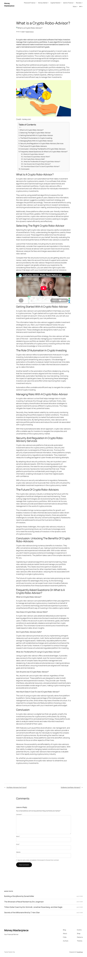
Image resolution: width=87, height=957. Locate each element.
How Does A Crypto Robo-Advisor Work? (37, 157)
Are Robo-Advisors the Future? (17, 787)
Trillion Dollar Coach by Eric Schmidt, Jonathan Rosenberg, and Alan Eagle (33, 907)
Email (18, 844)
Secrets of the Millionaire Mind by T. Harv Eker (22, 912)
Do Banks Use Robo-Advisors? (70, 787)
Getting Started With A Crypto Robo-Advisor (36, 135)
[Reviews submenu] (82, 2)
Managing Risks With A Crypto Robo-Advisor (36, 141)
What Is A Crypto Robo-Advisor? (32, 130)
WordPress (80, 952)
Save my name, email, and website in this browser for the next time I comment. (38, 860)
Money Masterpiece (9, 4)
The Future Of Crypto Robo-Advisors (33, 146)
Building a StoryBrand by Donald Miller (19, 896)
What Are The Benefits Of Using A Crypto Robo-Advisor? (42, 161)
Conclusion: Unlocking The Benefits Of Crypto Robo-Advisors (42, 149)
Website (18, 852)
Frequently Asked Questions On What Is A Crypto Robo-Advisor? (44, 151)
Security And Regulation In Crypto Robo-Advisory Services (41, 143)
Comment (19, 814)
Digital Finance (30, 31)
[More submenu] (77, 6)
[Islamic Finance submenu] (73, 2)
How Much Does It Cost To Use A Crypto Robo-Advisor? (42, 166)
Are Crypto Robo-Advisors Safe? (34, 159)
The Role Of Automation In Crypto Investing (36, 138)
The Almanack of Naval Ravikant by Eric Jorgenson (24, 902)
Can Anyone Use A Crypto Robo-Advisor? (37, 164)
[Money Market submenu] (48, 2)
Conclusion (25, 169)
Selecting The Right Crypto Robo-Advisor (35, 133)
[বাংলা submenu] (82, 6)
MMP (23, 31)
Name (18, 836)
